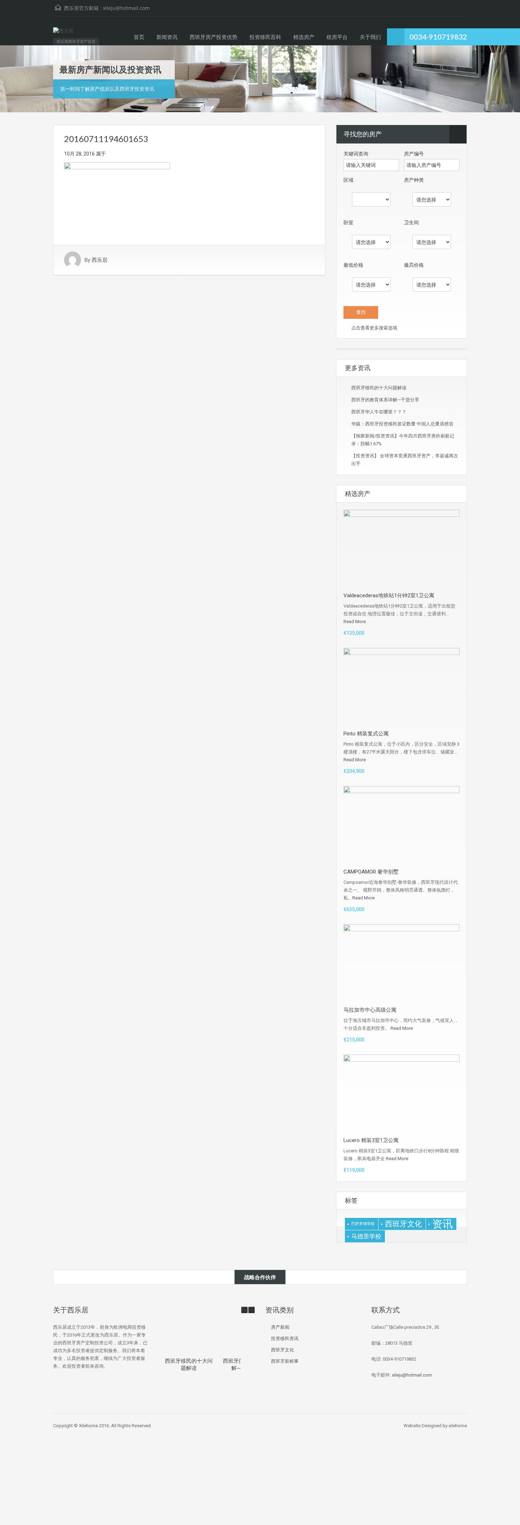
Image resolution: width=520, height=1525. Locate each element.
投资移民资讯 (285, 1338)
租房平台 (337, 37)
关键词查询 (355, 154)
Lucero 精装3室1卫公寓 (371, 1140)
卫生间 (411, 222)
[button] (251, 1310)
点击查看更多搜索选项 (373, 328)
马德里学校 (366, 1236)
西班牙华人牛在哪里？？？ (378, 411)
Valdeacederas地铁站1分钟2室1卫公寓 (388, 595)
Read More (354, 621)
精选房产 (303, 37)
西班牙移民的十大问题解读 (378, 387)
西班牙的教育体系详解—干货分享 (385, 399)
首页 (139, 37)
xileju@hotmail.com (126, 8)
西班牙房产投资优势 (213, 37)
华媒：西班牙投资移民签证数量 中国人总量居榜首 (402, 424)
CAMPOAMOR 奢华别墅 (371, 872)
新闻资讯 (167, 37)
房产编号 (414, 154)
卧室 (348, 222)
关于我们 (370, 37)
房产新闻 (280, 1327)
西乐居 (100, 260)
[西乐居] (63, 34)
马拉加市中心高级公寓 (370, 1010)
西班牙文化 (403, 1223)
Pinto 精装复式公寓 (366, 733)
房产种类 (414, 180)
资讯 (442, 1224)
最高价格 (414, 265)
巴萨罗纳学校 (363, 1223)
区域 (348, 180)
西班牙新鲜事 (285, 1361)
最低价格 (353, 265)
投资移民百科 (265, 37)
